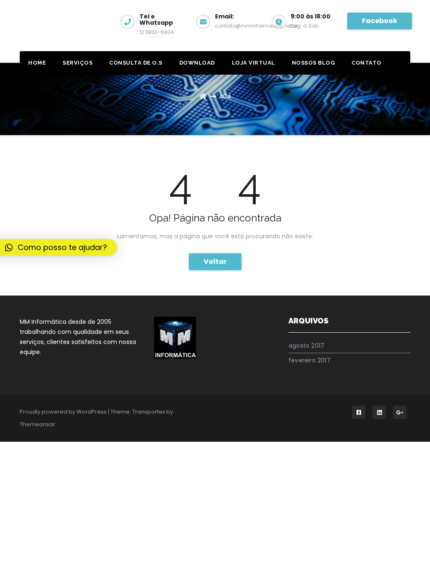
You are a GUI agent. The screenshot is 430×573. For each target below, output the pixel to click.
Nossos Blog (313, 63)
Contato (366, 63)
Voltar (215, 261)
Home (37, 63)
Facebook (379, 21)
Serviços (77, 63)
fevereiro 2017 (309, 360)
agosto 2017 (306, 345)
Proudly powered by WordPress (64, 412)
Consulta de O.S (136, 63)
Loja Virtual (253, 63)
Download (197, 63)
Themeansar (37, 424)
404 (225, 96)
